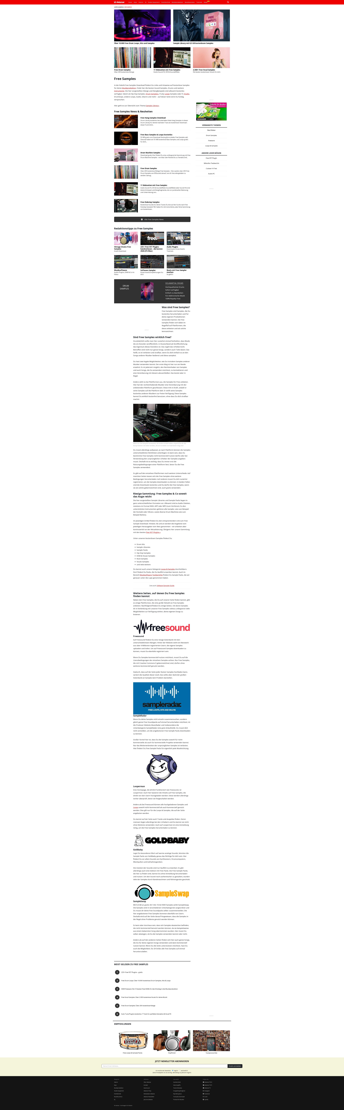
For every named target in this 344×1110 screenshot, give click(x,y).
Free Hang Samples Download (153, 118)
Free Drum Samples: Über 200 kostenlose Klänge (138, 1005)
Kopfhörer (172, 1053)
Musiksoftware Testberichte (151, 575)
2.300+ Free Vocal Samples (204, 70)
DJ (114, 1099)
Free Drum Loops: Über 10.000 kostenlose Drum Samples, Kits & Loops (146, 980)
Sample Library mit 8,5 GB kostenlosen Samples (193, 43)
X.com (205, 1096)
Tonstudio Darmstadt (179, 1096)
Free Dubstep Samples (150, 202)
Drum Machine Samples (150, 153)
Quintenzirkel (177, 1082)
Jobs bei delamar (148, 1099)
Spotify (206, 1099)
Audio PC (211, 174)
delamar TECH (208, 1082)
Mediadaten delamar (149, 1094)
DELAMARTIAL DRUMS (174, 283)
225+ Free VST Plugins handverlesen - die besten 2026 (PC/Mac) (151, 249)
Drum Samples (211, 135)
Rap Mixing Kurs (177, 1094)
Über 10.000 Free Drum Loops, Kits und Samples (134, 43)
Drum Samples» (152, 94)
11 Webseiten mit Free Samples (167, 70)
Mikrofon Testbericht (211, 163)
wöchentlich (184, 1070)
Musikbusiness (118, 1096)
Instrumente (119, 91)
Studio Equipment (119, 1091)
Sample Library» (152, 105)
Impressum (147, 1088)
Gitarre (116, 1082)
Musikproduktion (129, 88)
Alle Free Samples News (154, 219)
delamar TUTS (208, 1085)
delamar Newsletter (149, 1096)
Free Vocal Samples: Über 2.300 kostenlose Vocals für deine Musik (144, 997)
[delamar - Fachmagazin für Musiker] (119, 2)
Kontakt (146, 1085)
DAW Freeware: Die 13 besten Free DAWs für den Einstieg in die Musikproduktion (149, 989)
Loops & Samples (119, 7)
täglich (176, 1070)
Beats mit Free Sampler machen (177, 271)
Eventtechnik (117, 1094)
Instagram (207, 1091)
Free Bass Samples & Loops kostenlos (156, 135)
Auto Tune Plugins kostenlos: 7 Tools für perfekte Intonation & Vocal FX (146, 1014)
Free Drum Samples (122, 70)
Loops (167, 94)
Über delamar (147, 1082)
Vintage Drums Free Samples (122, 248)
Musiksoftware (120, 270)
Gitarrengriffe (177, 1085)
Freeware (211, 141)
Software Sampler (148, 270)
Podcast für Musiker (178, 1099)
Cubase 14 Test (211, 168)
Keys (115, 1085)
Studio (186, 94)
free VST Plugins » (153, 532)
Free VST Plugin (211, 158)
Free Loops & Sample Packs (132, 1053)
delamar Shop (147, 1091)
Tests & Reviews (177, 1088)
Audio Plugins (172, 247)
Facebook (207, 1094)
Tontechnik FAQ (211, 1053)
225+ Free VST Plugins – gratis (132, 972)
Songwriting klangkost (179, 1091)
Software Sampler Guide (165, 586)
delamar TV (207, 1088)
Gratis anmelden (235, 1066)
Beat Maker (211, 130)
